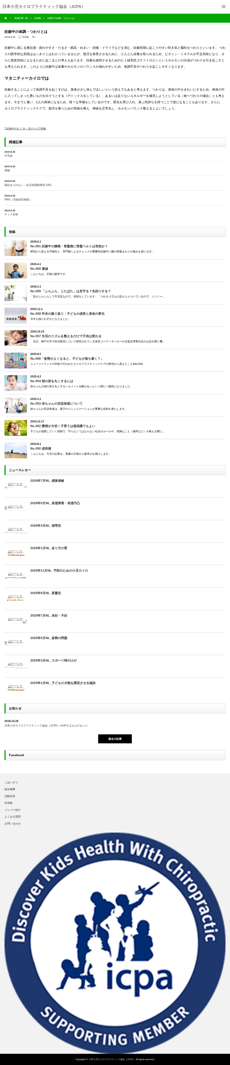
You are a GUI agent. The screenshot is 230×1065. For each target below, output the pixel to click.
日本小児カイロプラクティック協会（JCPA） (112, 1059)
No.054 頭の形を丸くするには (51, 381)
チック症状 (11, 214)
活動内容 (9, 796)
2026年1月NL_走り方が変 (48, 548)
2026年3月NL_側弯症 (45, 525)
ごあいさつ (11, 782)
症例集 (25, 37)
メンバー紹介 (12, 809)
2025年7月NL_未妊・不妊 (48, 615)
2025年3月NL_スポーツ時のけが (53, 660)
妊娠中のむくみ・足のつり (23, 128)
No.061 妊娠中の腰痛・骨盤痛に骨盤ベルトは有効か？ (69, 246)
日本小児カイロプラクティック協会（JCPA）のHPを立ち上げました (46, 725)
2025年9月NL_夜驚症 (45, 593)
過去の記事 (115, 738)
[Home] (6, 18)
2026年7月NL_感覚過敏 (47, 480)
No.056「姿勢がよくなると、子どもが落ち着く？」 (67, 358)
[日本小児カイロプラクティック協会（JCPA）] (43, 6)
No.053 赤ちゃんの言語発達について (56, 403)
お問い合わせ (12, 823)
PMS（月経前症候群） (18, 199)
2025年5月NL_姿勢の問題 (48, 638)
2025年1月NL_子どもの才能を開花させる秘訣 (63, 683)
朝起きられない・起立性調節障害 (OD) (27, 185)
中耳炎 (8, 155)
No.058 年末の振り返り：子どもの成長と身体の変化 (67, 313)
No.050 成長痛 (40, 448)
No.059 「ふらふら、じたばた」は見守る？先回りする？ (70, 291)
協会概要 (9, 789)
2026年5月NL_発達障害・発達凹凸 (55, 503)
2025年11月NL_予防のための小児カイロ (59, 570)
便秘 (43, 128)
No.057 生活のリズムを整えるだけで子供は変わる (66, 336)
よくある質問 (12, 816)
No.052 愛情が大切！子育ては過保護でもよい (62, 426)
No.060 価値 (39, 268)
